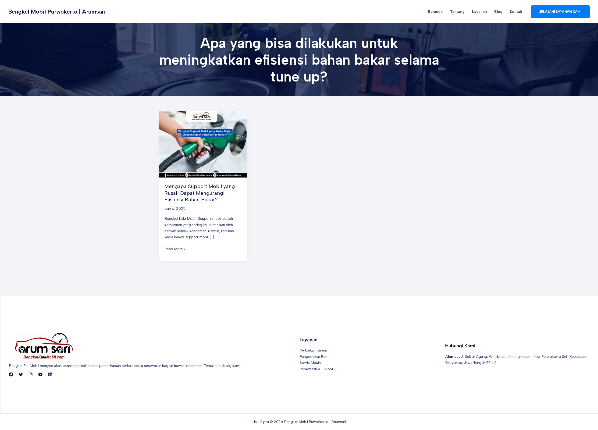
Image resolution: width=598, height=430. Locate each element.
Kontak (516, 11)
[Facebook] (11, 374)
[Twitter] (21, 374)
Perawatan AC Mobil (317, 369)
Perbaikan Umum (313, 350)
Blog (498, 11)
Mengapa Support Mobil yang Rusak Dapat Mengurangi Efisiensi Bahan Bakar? (199, 193)
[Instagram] (30, 374)
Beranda (435, 11)
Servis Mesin (310, 362)
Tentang (457, 11)
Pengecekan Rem (314, 356)
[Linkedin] (50, 374)
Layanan (479, 11)
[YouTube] (40, 374)
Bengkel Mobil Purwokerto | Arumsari (57, 11)
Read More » (174, 249)
